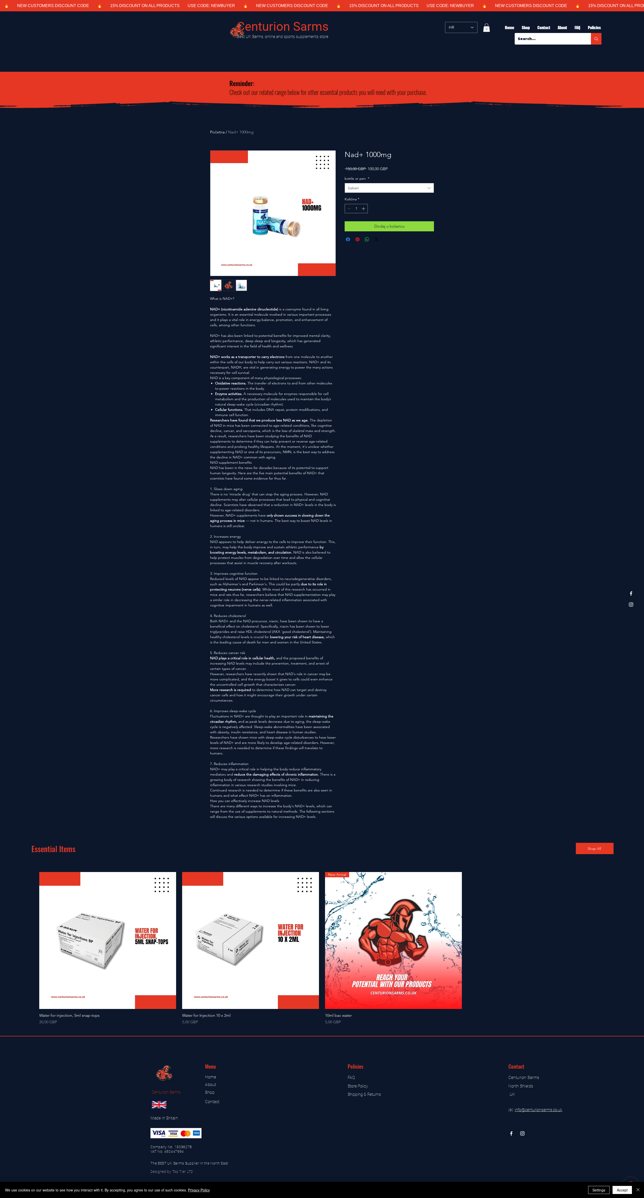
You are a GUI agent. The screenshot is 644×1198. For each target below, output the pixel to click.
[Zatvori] (638, 1190)
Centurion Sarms (283, 26)
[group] (322, 948)
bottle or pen (357, 178)
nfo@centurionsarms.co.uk (538, 1109)
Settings (598, 1189)
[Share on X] (377, 239)
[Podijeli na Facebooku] (348, 239)
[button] (486, 27)
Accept (622, 1189)
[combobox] (389, 188)
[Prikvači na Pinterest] (357, 239)
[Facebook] (631, 593)
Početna (217, 132)
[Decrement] (348, 208)
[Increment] (364, 208)
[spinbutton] (356, 208)
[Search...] (596, 39)
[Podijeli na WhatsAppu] (367, 239)
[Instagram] (631, 604)
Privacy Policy (199, 1189)
